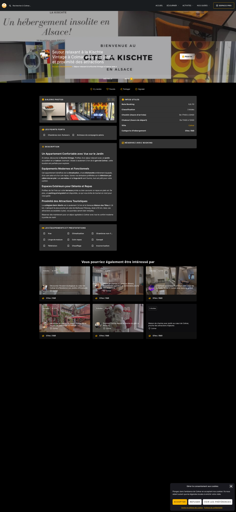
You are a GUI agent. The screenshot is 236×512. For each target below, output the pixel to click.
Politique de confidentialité (213, 508)
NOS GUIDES (202, 5)
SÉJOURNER (172, 5)
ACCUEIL (159, 5)
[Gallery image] (53, 111)
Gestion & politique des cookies (192, 508)
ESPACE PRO (225, 6)
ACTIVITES (187, 5)
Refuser (195, 502)
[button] (231, 486)
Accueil (55, 66)
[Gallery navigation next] (113, 99)
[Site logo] (4, 5)
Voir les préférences (217, 502)
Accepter (180, 502)
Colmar (191, 125)
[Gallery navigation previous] (109, 99)
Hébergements (66, 66)
